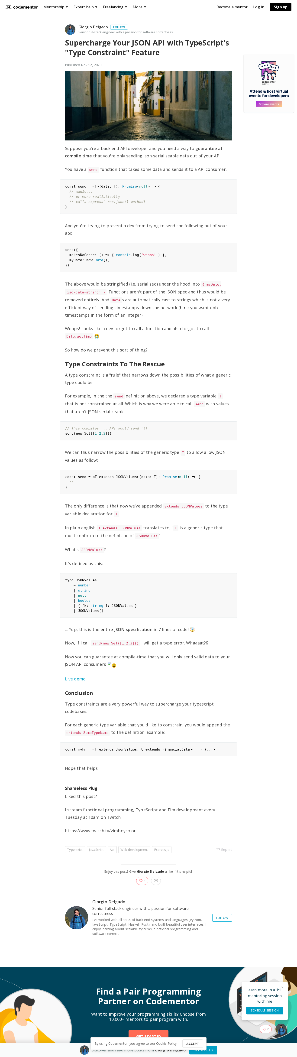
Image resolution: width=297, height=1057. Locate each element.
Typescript (75, 849)
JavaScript (96, 849)
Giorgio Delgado (93, 27)
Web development (134, 849)
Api (112, 849)
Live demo (75, 679)
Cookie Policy (166, 1043)
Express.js (161, 849)
